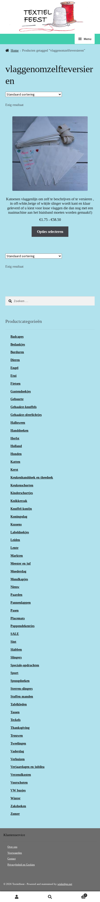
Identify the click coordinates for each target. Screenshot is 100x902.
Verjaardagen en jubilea (27, 767)
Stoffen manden (21, 696)
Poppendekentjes (22, 626)
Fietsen (15, 383)
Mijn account (16, 897)
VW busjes (18, 790)
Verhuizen (17, 759)
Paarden (16, 594)
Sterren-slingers (21, 688)
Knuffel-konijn (21, 508)
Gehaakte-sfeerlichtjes (26, 415)
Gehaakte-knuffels (23, 407)
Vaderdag (17, 751)
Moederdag (18, 571)
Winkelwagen (76, 894)
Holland (16, 446)
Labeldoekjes (19, 532)
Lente (14, 548)
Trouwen (16, 735)
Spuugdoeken (20, 681)
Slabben (16, 649)
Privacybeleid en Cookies (21, 864)
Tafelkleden (18, 704)
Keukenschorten (21, 485)
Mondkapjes (19, 579)
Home (15, 50)
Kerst (14, 469)
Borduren (17, 352)
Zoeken (50, 897)
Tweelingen (18, 743)
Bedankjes (17, 344)
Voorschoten (19, 782)
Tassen (15, 712)
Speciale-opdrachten (24, 665)
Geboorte (16, 399)
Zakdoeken (18, 806)
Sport (14, 673)
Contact (11, 858)
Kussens (16, 524)
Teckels (15, 720)
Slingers (16, 657)
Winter (15, 798)
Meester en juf (20, 563)
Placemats (17, 618)
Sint (13, 641)
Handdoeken (19, 430)
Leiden (15, 540)
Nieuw (14, 587)
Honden (16, 454)
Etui (13, 375)
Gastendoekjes (20, 391)
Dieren (15, 360)
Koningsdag (18, 516)
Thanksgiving (20, 727)
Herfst (14, 438)
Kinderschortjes (21, 493)
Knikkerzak (18, 501)
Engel (14, 368)
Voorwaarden (14, 853)
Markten (16, 555)
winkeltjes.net (64, 884)
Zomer (15, 814)
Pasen (14, 610)
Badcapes (16, 336)
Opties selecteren (50, 232)
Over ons (12, 847)
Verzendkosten (20, 774)
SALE (14, 634)
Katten (15, 461)
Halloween (17, 422)
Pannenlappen (20, 602)
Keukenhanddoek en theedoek (31, 477)
